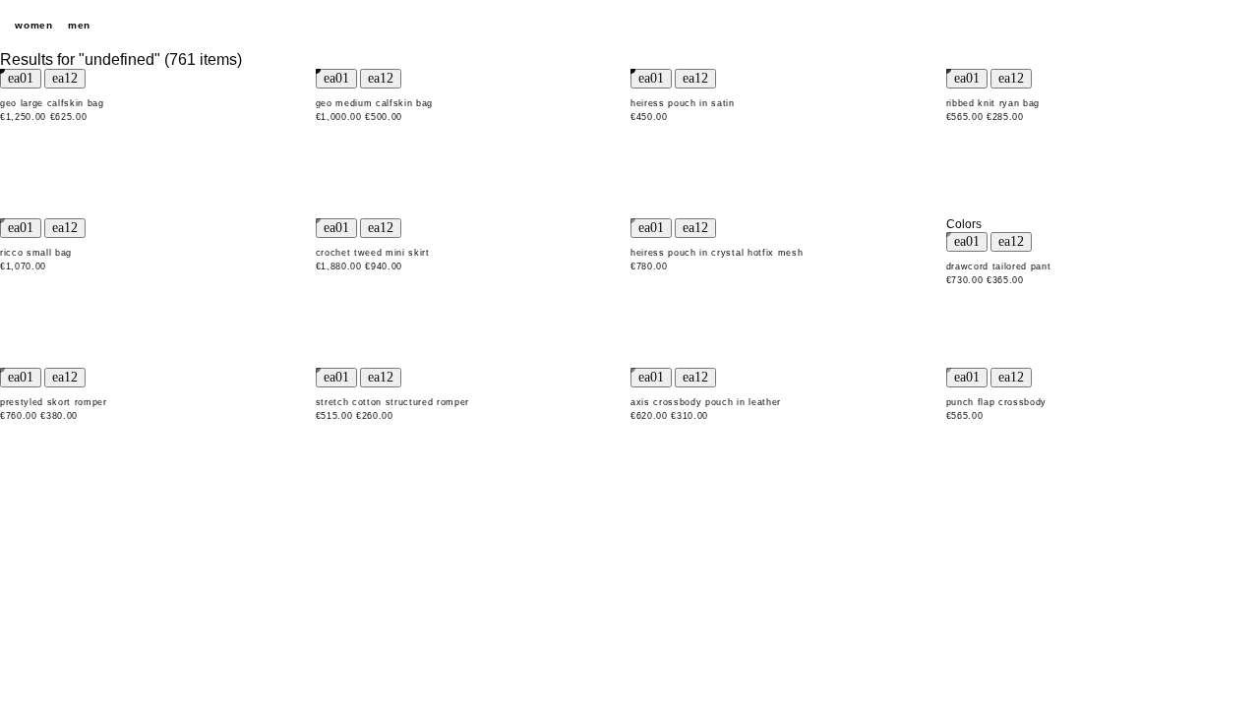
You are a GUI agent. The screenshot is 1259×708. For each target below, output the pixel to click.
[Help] (1165, 25)
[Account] (1200, 25)
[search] (1131, 25)
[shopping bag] (1234, 25)
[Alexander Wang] (629, 26)
